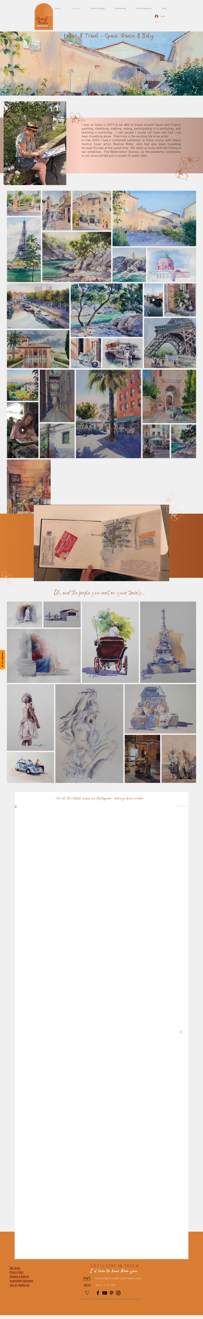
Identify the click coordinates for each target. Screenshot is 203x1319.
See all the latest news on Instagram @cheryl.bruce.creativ (99, 799)
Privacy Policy (17, 1272)
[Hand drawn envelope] (87, 1278)
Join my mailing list (19, 1285)
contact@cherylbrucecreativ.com (118, 1278)
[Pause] (37, 577)
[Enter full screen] (165, 577)
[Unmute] (42, 577)
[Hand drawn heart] (87, 1292)
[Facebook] (98, 1293)
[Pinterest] (111, 1293)
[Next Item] (180, 1032)
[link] (159, 22)
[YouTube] (105, 1293)
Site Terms (15, 1268)
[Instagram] (118, 1293)
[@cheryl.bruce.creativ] (146, 798)
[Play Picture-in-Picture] (161, 577)
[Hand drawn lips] (87, 1285)
